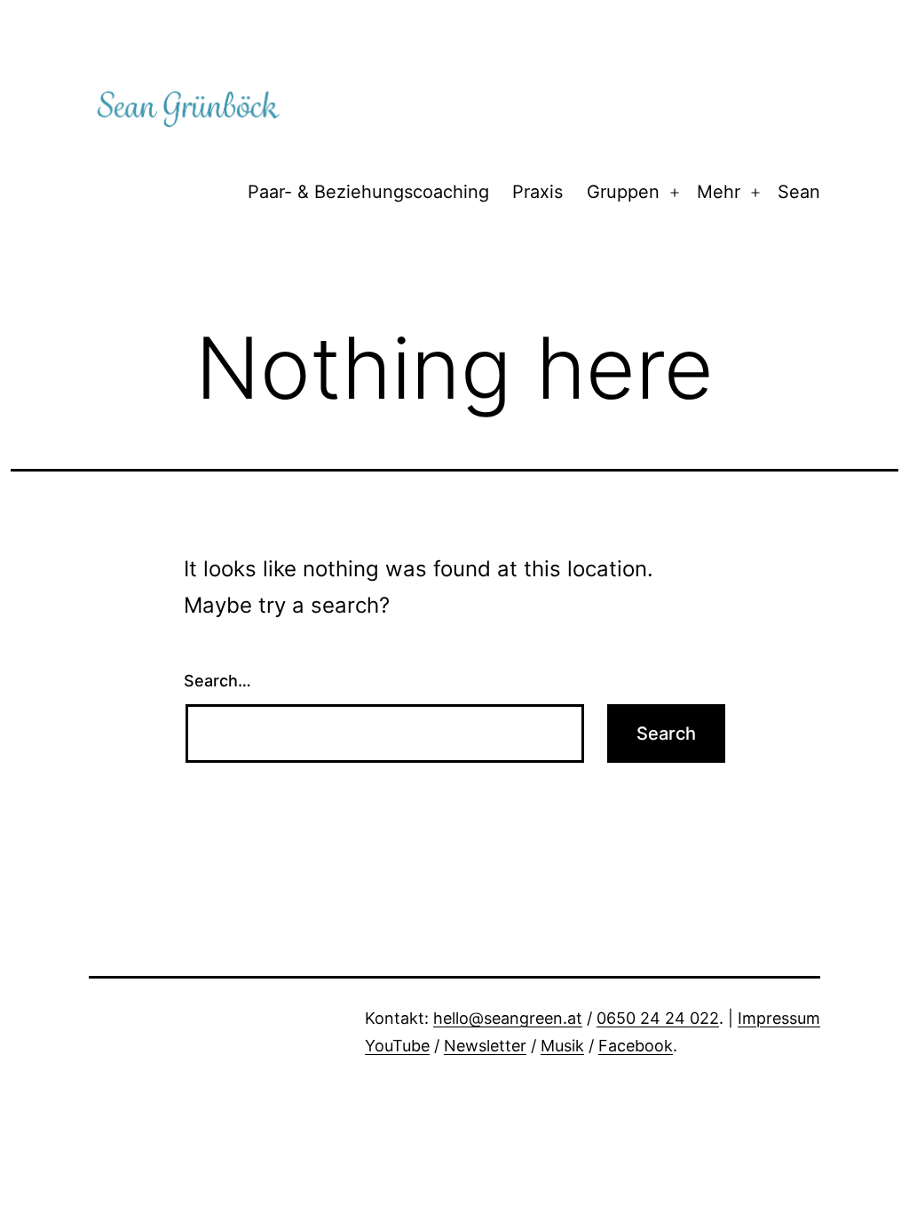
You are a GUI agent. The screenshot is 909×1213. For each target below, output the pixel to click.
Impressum (779, 1018)
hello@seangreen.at (507, 1018)
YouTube (397, 1045)
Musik (562, 1045)
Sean (799, 191)
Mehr (718, 191)
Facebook (635, 1045)
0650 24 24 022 (658, 1018)
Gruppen (623, 191)
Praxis (537, 191)
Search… (217, 680)
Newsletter (485, 1045)
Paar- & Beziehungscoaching (368, 191)
